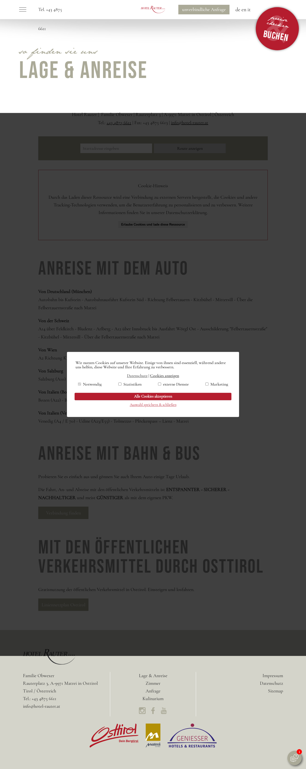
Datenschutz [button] (137, 375)
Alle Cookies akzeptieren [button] (153, 396)
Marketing (219, 384)
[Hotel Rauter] (153, 9)
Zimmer (153, 683)
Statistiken (132, 384)
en (243, 9)
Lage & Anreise (153, 676)
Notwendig (92, 384)
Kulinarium (153, 699)
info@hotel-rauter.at (189, 123)
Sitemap (275, 691)
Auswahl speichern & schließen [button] (153, 405)
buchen (276, 28)
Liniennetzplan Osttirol (63, 605)
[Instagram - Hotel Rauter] (142, 711)
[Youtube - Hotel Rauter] (164, 711)
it (249, 9)
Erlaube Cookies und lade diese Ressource (153, 224)
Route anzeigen (190, 148)
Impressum (272, 676)
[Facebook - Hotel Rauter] (153, 711)
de (237, 9)
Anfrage (204, 9)
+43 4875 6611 (119, 123)
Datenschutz (271, 683)
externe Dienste (176, 384)
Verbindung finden (63, 513)
